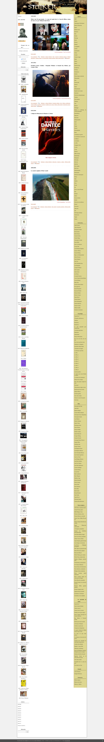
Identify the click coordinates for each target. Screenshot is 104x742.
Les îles (75, 147)
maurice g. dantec (60, 161)
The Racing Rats (77, 393)
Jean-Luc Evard (77, 456)
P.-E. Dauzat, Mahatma (78, 564)
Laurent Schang (77, 469)
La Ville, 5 (76, 361)
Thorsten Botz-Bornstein (79, 501)
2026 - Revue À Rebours (23, 698)
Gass (75, 103)
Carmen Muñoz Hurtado (79, 412)
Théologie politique (78, 212)
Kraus (75, 132)
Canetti (75, 48)
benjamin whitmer (56, 103)
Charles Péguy (77, 238)
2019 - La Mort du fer (23, 578)
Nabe (75, 178)
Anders (75, 21)
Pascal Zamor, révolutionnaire (80, 566)
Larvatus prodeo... (77, 371)
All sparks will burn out (78, 318)
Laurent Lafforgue (77, 467)
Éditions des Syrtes (78, 682)
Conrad (75, 54)
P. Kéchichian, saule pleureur (80, 562)
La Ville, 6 (76, 363)
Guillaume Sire (77, 444)
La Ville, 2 (76, 354)
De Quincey (76, 67)
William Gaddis (77, 307)
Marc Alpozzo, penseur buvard (80, 548)
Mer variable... (77, 166)
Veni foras (76, 399)
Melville (76, 164)
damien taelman (52, 58)
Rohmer (76, 193)
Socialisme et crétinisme (79, 593)
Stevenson (76, 206)
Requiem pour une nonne (79, 389)
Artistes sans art (77, 608)
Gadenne (76, 101)
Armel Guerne (77, 225)
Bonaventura (76, 231)
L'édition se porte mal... (78, 625)
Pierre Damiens (77, 486)
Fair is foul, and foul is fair (79, 342)
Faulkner (76, 97)
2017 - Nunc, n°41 (23, 515)
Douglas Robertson (78, 673)
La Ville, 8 (76, 367)
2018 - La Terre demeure (23, 535)
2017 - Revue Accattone (23, 525)
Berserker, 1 (76, 322)
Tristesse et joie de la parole (79, 397)
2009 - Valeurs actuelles (23, 315)
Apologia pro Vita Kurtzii (79, 23)
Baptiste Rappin (77, 410)
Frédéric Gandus (77, 431)
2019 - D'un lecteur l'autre (23, 557)
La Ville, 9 (76, 369)
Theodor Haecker (77, 303)
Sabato (75, 195)
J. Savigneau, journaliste (79, 528)
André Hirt (76, 408)
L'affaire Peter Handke (78, 644)
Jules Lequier (77, 269)
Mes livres (76, 168)
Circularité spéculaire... (78, 330)
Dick (75, 80)
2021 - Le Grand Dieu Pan (23, 621)
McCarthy (76, 159)
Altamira (76, 320)
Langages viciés (77, 145)
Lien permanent (34, 56)
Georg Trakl (76, 246)
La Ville (76, 143)
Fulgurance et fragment (78, 344)
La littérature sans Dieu (78, 350)
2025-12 (19, 721)
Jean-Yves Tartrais (77, 463)
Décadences (76, 71)
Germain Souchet (77, 438)
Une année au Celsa (78, 665)
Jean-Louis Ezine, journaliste (80, 536)
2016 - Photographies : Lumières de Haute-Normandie (23, 441)
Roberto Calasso (77, 295)
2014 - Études (23, 381)
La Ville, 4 (76, 359)
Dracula (75, 84)
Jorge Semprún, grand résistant (80, 540)
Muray (75, 176)
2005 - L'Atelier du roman (23, 182)
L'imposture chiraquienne (79, 628)
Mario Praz (76, 282)
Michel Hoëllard (77, 480)
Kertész (75, 128)
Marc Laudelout (77, 473)
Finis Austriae (77, 99)
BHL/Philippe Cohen (78, 511)
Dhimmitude (76, 78)
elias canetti (54, 206)
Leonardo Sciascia (78, 276)
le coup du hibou (45, 58)
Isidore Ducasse (77, 257)
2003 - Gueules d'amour (23, 138)
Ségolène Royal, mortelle (79, 591)
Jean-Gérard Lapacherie (78, 454)
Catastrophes (76, 50)
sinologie (57, 56)
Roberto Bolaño (77, 292)
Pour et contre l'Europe (78, 189)
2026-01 (19, 719)
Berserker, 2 (76, 324)
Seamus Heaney (77, 299)
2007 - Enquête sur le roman (23, 248)
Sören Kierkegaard (78, 301)
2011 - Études (23, 358)
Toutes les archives (21, 725)
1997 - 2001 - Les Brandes (23, 84)
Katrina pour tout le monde (79, 621)
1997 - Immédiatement (23, 94)
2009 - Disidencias (23, 292)
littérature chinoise (63, 56)
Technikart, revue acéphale (79, 595)
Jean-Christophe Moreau (79, 452)
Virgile (75, 216)
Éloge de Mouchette (78, 336)
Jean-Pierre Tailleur (78, 461)
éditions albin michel (60, 58)
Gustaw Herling (77, 252)
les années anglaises (61, 206)
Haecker (76, 105)
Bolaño (75, 35)
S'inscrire (24, 58)
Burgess (76, 44)
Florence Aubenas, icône (79, 514)
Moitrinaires (76, 172)
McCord (76, 162)
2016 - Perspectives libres (23, 431)
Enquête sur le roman (78, 90)
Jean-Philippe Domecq (78, 459)
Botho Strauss (77, 233)
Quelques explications (23, 50)
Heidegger (76, 107)
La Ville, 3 (76, 357)
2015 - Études (23, 391)
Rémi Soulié (76, 490)
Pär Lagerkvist (77, 286)
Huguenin (76, 115)
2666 (75, 19)
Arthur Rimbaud (77, 227)
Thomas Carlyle (77, 305)
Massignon (76, 157)
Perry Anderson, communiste (79, 568)
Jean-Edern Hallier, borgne (79, 534)
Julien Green (76, 271)
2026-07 (19, 706)
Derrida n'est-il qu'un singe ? (79, 612)
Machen (76, 151)
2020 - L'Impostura (23, 599)
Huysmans (76, 117)
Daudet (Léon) (77, 65)
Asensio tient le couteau (79, 610)
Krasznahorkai (77, 130)
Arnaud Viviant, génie (78, 509)
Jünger (75, 126)
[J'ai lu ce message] (102, 740)
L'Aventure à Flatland (78, 623)
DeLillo (75, 74)
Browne (75, 42)
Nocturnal (76, 385)
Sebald (75, 200)
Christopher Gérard (78, 416)
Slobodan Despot (77, 499)
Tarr (75, 210)
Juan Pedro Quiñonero (78, 465)
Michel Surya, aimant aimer (79, 557)
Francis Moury (77, 427)
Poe (75, 187)
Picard (75, 185)
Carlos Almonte (77, 671)
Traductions (76, 214)
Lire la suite (33, 54)
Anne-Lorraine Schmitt (78, 606)
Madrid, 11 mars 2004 (78, 646)
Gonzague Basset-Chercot (79, 440)
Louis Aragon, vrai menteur (79, 542)
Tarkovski (76, 208)
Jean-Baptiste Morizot (78, 450)
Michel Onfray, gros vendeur (79, 554)
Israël (75, 121)
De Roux (76, 69)
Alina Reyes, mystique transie (80, 507)
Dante (75, 59)
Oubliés (75, 181)
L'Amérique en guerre (78, 134)
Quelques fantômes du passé (79, 654)
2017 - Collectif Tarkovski (23, 472)
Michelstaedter (77, 170)
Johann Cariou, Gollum (78, 538)
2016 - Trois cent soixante (24, 462)
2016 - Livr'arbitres (23, 411)
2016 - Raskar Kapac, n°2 (23, 452)
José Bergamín (77, 265)
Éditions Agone (77, 680)
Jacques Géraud (77, 446)
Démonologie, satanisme (79, 76)
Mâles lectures (77, 153)
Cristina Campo (77, 57)
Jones (75, 123)
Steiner (75, 204)
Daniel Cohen (77, 423)
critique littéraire (48, 56)
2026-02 (19, 717)
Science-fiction (77, 197)
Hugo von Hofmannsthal (79, 254)
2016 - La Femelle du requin (23, 401)
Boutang (76, 38)
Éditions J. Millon (77, 684)
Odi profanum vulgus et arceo (80, 387)
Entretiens (76, 93)
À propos (19, 16)
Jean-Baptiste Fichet (78, 448)
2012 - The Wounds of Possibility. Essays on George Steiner (23, 370)
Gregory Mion (77, 442)
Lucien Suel (76, 471)
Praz (75, 191)
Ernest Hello (76, 242)
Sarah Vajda (76, 495)
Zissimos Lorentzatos (78, 309)
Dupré (75, 86)
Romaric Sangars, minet (79, 589)
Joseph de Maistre (77, 267)
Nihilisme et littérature (78, 648)
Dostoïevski (76, 82)
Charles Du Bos (77, 235)
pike (61, 103)
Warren (75, 219)
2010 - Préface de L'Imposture (23, 348)
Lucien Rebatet (77, 280)
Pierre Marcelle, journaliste (79, 580)
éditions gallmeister (66, 103)
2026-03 (19, 715)
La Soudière (76, 140)
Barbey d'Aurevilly (78, 25)
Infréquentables (77, 119)
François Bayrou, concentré (79, 516)
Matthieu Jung (77, 478)
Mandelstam (76, 155)
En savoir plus (67, 740)
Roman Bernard (77, 492)
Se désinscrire (24, 61)
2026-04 (19, 712)
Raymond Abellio (77, 290)
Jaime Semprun (77, 259)
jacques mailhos (34, 104)
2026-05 (19, 710)
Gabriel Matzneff (77, 433)
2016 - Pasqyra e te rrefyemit (23, 421)
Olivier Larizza (77, 482)
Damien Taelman (77, 421)
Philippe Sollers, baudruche (79, 571)
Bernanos (76, 31)
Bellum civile (77, 29)
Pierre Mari (76, 488)
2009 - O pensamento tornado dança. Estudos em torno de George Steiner (23, 304)
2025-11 (19, 723)
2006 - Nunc (23, 227)
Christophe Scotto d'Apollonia (80, 414)
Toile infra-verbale (78, 395)
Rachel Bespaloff (77, 288)
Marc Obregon (77, 476)
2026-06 (19, 708)
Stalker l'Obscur (77, 391)
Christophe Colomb (78, 240)
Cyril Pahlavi (77, 418)
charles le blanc (39, 58)
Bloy (75, 33)
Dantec (75, 61)
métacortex (54, 161)
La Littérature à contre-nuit (79, 136)
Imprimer (68, 58)
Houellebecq (76, 113)
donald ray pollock (41, 104)
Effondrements (77, 88)
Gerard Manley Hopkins (79, 248)
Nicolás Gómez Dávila (78, 284)
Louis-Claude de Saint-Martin (80, 278)
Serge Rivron (77, 497)
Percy (75, 183)
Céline (75, 52)
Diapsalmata (76, 334)
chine (53, 56)
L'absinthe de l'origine (78, 348)
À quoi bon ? (76, 316)
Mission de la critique (78, 379)
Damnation (76, 332)
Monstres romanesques (78, 174)
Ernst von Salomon (78, 244)
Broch (75, 40)
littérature (43, 56)
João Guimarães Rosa (78, 263)
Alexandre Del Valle (78, 406)
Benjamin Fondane (78, 229)
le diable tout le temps (49, 104)
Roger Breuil (76, 297)
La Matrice (76, 138)
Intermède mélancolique (79, 346)
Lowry (75, 149)
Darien (75, 63)
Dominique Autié (77, 425)
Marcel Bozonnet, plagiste (79, 550)
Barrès (75, 27)
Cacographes (76, 46)
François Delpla (77, 429)
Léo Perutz (76, 273)
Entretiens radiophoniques (79, 95)
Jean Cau (76, 261)
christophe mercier (66, 104)
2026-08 (19, 704)
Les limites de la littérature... (79, 377)
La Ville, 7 (76, 365)
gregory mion (33, 106)
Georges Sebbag (77, 435)
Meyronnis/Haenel (78, 552)
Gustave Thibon (77, 250)
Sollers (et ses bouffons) (79, 202)
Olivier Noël (76, 484)
